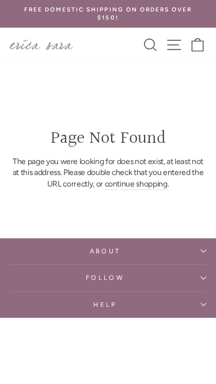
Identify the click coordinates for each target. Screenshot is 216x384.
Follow (105, 278)
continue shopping (136, 183)
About (105, 251)
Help (104, 305)
